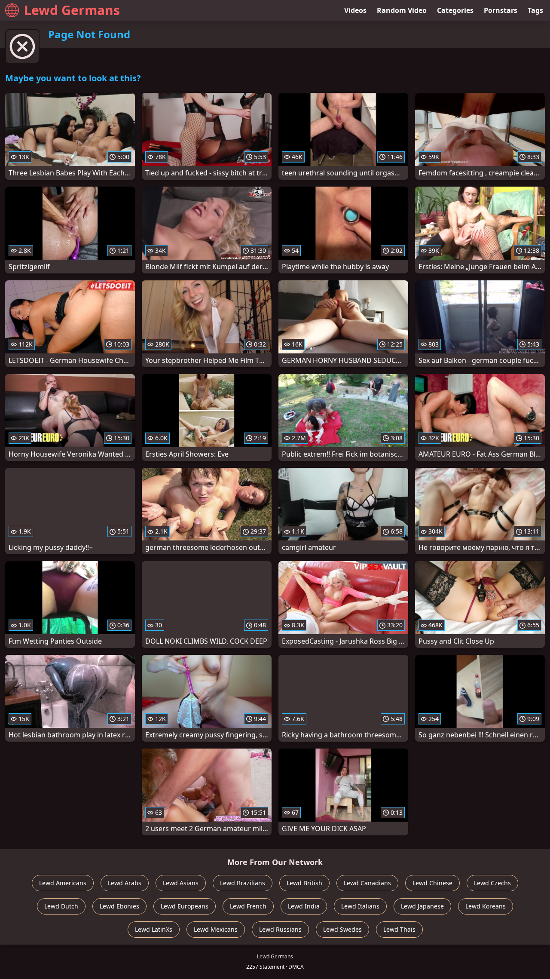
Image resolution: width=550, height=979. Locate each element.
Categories (455, 10)
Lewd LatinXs (153, 929)
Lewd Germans (72, 10)
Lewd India (304, 906)
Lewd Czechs (492, 883)
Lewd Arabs (124, 883)
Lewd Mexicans (216, 929)
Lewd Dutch (61, 906)
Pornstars (500, 10)
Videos (355, 10)
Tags (535, 10)
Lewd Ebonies (119, 906)
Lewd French (248, 906)
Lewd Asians (181, 883)
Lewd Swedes (342, 929)
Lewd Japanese (422, 906)
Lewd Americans (62, 883)
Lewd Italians (360, 906)
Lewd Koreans (485, 906)
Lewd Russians (280, 929)
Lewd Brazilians (242, 883)
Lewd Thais (399, 929)
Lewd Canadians (367, 883)
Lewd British (304, 883)
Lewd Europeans (184, 906)
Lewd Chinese (432, 883)
